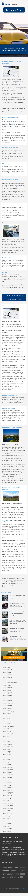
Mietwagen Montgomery (8, 772)
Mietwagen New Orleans (8, 775)
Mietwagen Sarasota (7, 811)
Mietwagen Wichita (7, 831)
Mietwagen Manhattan (7, 761)
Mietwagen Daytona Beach (8, 711)
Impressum (22, 888)
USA (19, 84)
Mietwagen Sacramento (8, 802)
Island (16, 126)
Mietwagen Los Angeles (8, 757)
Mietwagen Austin (6, 675)
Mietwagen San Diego (7, 807)
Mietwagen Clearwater (7, 700)
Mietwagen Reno (6, 800)
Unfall (17, 185)
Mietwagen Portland (7, 797)
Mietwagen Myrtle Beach (8, 774)
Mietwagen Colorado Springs (9, 703)
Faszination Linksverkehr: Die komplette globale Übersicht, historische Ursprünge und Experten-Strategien (17, 630)
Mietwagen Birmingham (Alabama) (10, 682)
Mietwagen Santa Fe (7, 810)
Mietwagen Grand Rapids (8, 733)
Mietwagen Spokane (7, 816)
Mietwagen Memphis (7, 764)
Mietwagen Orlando (7, 785)
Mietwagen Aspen (6, 670)
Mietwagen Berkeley (7, 679)
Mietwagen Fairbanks (7, 721)
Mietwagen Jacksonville (8, 748)
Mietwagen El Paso (7, 718)
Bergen (19, 155)
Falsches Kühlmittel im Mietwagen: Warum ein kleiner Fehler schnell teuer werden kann (18, 638)
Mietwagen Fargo (6, 723)
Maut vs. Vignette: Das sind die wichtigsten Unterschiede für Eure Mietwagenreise (18, 621)
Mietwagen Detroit (7, 716)
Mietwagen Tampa (7, 823)
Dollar (10, 565)
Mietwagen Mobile (7, 770)
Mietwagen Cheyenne (7, 695)
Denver (11, 121)
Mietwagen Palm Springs (8, 787)
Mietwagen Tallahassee (8, 821)
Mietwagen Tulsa (6, 826)
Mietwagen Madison (7, 759)
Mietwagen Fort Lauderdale (8, 726)
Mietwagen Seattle (7, 815)
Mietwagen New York (7, 777)
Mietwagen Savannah (7, 813)
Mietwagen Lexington (7, 754)
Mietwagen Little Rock (7, 756)
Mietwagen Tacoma (7, 820)
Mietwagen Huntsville (7, 744)
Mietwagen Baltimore (7, 677)
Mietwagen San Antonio (8, 805)
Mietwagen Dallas (6, 710)
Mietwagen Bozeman (7, 687)
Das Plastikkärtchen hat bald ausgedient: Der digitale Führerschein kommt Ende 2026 (17, 605)
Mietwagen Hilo (6, 739)
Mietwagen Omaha (7, 782)
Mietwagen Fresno (7, 731)
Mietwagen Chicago (7, 697)
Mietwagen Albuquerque (8, 666)
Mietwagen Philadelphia (8, 792)
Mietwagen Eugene (7, 720)
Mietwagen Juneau (7, 749)
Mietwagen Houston (7, 743)
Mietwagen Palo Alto (7, 789)
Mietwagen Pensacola (7, 790)
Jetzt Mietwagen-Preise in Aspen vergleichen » (14, 297)
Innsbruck (8, 413)
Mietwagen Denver (7, 713)
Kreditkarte (12, 285)
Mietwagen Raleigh (7, 798)
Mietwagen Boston (7, 685)
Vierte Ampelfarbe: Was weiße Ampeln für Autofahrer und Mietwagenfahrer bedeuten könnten (17, 613)
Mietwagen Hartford (7, 738)
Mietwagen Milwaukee (7, 767)
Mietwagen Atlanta (7, 672)
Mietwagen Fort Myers (7, 728)
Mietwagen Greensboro (8, 734)
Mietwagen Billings (7, 680)
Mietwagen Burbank (7, 690)
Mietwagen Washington (7, 828)
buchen (22, 150)
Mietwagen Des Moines (8, 715)
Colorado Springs (6, 520)
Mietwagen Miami (6, 766)
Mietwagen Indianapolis (8, 746)
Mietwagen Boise (6, 684)
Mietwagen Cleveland (7, 702)
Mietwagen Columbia (7, 705)
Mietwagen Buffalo (7, 689)
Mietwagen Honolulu (7, 741)
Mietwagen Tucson (7, 825)
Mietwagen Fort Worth (7, 729)
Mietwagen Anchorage (7, 669)
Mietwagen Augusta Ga (7, 674)
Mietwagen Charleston (7, 692)
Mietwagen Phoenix (7, 793)
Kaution (14, 274)
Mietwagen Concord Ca (8, 707)
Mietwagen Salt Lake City (8, 803)
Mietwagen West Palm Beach (9, 829)
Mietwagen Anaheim (7, 667)
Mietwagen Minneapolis (8, 769)
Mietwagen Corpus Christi (8, 708)
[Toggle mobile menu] (26, 4)
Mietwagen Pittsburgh (7, 795)
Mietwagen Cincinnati (7, 698)
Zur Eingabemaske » (14, 657)
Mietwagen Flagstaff (7, 725)
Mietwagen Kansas (7, 751)
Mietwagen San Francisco (8, 808)
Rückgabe (23, 278)
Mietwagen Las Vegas (7, 752)
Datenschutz (14, 889)
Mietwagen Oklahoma (7, 780)
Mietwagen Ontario (7, 784)
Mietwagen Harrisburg (7, 736)
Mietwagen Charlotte (7, 693)
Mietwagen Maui (6, 762)
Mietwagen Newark (7, 779)
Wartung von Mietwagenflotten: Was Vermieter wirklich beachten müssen (18, 597)
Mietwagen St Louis (7, 818)
